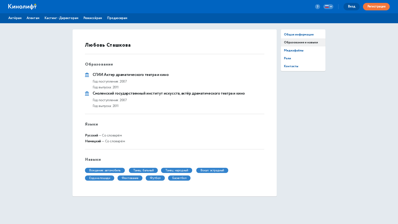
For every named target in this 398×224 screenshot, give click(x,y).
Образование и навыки (301, 42)
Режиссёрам (92, 18)
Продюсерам (117, 18)
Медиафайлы (293, 50)
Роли (287, 58)
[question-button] (317, 6)
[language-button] (328, 6)
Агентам (33, 18)
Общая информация (299, 34)
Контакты (291, 66)
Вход (351, 6)
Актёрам (15, 18)
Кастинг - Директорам (61, 18)
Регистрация (376, 6)
